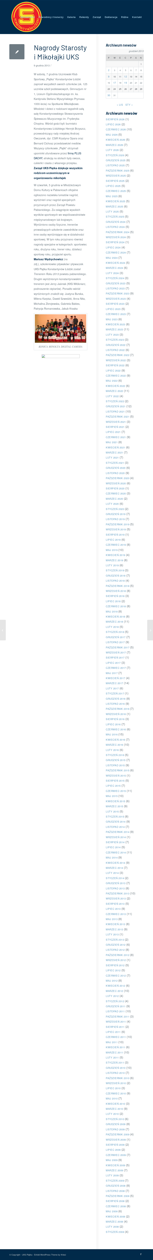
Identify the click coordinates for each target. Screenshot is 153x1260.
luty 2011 (112, 1057)
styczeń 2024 (115, 278)
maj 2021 (112, 442)
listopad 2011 (115, 1011)
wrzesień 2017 (116, 652)
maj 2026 (112, 134)
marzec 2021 (114, 452)
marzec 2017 (114, 683)
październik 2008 (117, 1196)
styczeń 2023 (115, 339)
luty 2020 (112, 503)
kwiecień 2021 (115, 447)
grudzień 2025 (116, 160)
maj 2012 (112, 980)
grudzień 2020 (116, 468)
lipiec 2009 (113, 1149)
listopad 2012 (115, 950)
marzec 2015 (114, 806)
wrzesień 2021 (116, 422)
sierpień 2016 (115, 719)
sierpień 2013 (115, 903)
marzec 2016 (114, 744)
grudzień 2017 (116, 637)
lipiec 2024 (113, 247)
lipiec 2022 (113, 370)
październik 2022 (117, 355)
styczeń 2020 (115, 509)
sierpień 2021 (115, 427)
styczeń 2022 (115, 401)
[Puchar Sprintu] (3, 630)
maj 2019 (112, 550)
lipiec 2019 (113, 539)
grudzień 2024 (116, 222)
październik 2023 (117, 293)
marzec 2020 (114, 498)
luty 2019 (112, 565)
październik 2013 (117, 893)
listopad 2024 (115, 227)
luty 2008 (112, 1226)
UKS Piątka (27, 1254)
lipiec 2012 (113, 970)
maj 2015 (112, 796)
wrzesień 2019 (116, 529)
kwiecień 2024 (115, 263)
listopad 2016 (115, 703)
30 (108, 95)
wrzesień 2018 (116, 591)
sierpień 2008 (115, 1201)
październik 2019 (117, 524)
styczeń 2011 (115, 1062)
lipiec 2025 (113, 186)
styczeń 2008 (115, 1232)
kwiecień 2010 (115, 1103)
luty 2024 (112, 273)
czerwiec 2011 (116, 1037)
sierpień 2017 (115, 657)
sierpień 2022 (115, 365)
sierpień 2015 (115, 780)
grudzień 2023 (116, 283)
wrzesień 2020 (116, 483)
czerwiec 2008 (116, 1206)
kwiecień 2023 (115, 324)
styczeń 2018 (115, 632)
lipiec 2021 (113, 432)
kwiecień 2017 (115, 678)
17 (114, 82)
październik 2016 (117, 709)
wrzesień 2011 (116, 1021)
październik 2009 (117, 1134)
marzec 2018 (114, 621)
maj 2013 (112, 919)
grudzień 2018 (116, 575)
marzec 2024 (114, 268)
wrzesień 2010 (116, 1083)
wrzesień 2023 (116, 298)
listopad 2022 (115, 350)
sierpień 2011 (115, 1027)
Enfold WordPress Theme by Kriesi (50, 1254)
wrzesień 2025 (116, 175)
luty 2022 (112, 396)
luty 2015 (112, 811)
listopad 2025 (115, 165)
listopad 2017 (115, 642)
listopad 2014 (115, 827)
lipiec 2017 (113, 663)
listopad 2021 (115, 411)
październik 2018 (117, 586)
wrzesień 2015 (116, 775)
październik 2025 (117, 170)
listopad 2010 (115, 1073)
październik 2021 (117, 416)
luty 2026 (112, 150)
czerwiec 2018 (116, 606)
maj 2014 (112, 857)
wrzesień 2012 (116, 960)
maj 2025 (112, 196)
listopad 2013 (115, 888)
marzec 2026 (114, 145)
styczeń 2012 (115, 1001)
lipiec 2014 (113, 847)
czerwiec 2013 (116, 914)
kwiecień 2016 (115, 739)
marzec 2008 (114, 1221)
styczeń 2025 (115, 216)
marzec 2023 (114, 329)
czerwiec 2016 (116, 729)
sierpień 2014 (115, 842)
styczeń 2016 (115, 755)
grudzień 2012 (116, 944)
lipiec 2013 (113, 909)
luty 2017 (112, 688)
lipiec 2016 (113, 724)
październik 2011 (117, 1016)
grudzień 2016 (116, 698)
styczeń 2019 (115, 570)
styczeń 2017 (115, 693)
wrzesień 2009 (116, 1139)
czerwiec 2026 (116, 129)
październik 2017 (117, 647)
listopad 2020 (115, 473)
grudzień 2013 (116, 883)
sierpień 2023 (115, 304)
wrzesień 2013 (116, 898)
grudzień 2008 (116, 1185)
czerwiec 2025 (116, 191)
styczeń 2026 (115, 155)
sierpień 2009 (115, 1144)
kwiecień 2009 (115, 1165)
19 (125, 82)
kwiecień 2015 (115, 801)
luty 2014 (112, 873)
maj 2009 (112, 1160)
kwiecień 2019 (115, 555)
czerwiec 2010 (116, 1093)
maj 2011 (112, 1042)
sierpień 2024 (115, 242)
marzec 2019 (114, 560)
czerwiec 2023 (116, 314)
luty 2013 (112, 934)
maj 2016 (112, 734)
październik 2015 (117, 770)
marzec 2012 (114, 991)
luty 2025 (112, 211)
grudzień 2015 (116, 760)
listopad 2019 (115, 519)
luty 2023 (112, 334)
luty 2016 (112, 750)
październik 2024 (117, 232)
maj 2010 (112, 1098)
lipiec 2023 (113, 309)
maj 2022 (112, 380)
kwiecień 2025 (115, 201)
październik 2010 (117, 1078)
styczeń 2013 (115, 939)
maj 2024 (112, 257)
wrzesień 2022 (116, 360)
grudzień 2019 (116, 514)
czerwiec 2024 (116, 252)
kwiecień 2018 (115, 616)
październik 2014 (117, 832)
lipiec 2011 (113, 1032)
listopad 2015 (115, 765)
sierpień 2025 (115, 181)
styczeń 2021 (115, 463)
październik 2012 (117, 955)
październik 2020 (117, 478)
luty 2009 (112, 1175)
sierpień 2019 (115, 534)
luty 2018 (112, 627)
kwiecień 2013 (115, 924)
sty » (129, 104)
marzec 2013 (114, 929)
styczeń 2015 (115, 816)
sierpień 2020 (115, 488)
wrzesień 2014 (116, 837)
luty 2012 (112, 996)
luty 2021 (112, 457)
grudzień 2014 (116, 821)
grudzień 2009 (116, 1124)
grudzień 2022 (116, 345)
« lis (120, 104)
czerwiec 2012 (116, 975)
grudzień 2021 (116, 406)
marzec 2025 (114, 206)
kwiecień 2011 (115, 1047)
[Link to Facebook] (141, 1254)
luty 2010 (112, 1114)
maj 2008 (112, 1211)
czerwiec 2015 (116, 791)
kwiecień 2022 (115, 386)
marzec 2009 (114, 1170)
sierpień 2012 (115, 965)
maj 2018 (112, 611)
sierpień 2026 (115, 119)
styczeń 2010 (115, 1119)
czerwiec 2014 (116, 852)
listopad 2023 (115, 288)
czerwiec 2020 (116, 493)
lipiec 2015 (113, 785)
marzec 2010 (114, 1109)
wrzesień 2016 (116, 714)
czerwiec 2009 (116, 1155)
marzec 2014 (114, 868)
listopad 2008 (115, 1191)
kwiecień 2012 (115, 985)
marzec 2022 (114, 391)
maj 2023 (112, 319)
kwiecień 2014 (115, 863)
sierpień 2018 (115, 596)
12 (125, 76)
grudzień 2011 (116, 1006)
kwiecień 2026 (115, 139)
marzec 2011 (114, 1052)
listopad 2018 (115, 580)
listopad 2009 (115, 1129)
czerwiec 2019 (116, 544)
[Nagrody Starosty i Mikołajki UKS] (16, 51)
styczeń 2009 (115, 1180)
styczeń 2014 (115, 878)
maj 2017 (112, 673)
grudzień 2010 (116, 1068)
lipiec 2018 (113, 601)
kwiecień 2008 (115, 1216)
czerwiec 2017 (116, 668)
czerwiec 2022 (116, 375)
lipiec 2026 (113, 124)
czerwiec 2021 (116, 437)
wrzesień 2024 (116, 237)
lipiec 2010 (113, 1088)
